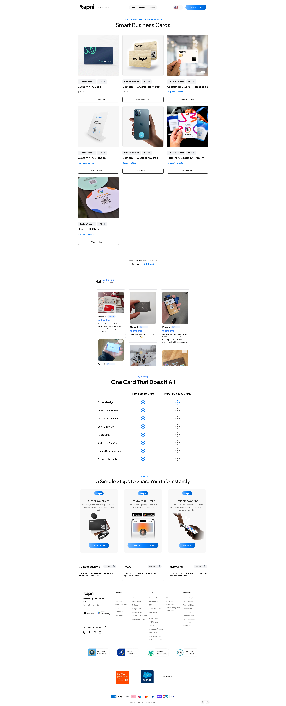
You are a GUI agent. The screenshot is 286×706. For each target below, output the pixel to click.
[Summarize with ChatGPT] (84, 632)
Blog (134, 598)
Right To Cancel (155, 609)
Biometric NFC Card (139, 616)
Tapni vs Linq (187, 609)
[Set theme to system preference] (202, 702)
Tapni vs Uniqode (189, 619)
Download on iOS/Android (143, 545)
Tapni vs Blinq (188, 601)
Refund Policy (154, 601)
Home (117, 598)
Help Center (136, 601)
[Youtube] (98, 605)
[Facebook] (93, 605)
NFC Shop (118, 601)
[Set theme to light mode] (205, 702)
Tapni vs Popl (188, 598)
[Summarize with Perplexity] (100, 632)
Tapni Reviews (166, 677)
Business (142, 7)
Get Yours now (99, 545)
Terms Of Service (155, 598)
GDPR (151, 625)
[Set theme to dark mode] (207, 702)
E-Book (135, 605)
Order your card (196, 7)
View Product (97, 99)
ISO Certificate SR (155, 640)
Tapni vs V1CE (188, 612)
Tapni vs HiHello (188, 605)
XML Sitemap (154, 622)
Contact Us (119, 612)
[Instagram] (89, 605)
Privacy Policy (154, 618)
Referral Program (138, 619)
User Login (119, 615)
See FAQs (187, 545)
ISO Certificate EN (155, 636)
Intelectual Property (156, 629)
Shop (133, 7)
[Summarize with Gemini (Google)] (89, 632)
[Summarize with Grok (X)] (94, 632)
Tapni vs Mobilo (188, 616)
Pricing (152, 7)
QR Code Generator (173, 598)
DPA (150, 605)
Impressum (153, 633)
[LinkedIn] (84, 605)
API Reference (137, 612)
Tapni (139, 702)
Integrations (136, 609)
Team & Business (121, 605)
